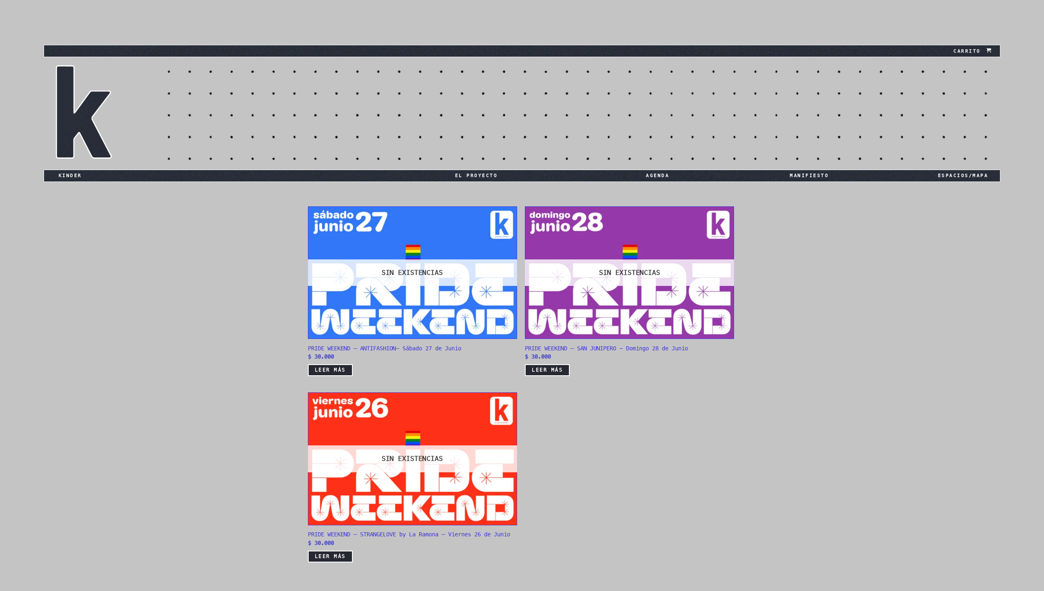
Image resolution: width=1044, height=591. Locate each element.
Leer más (330, 370)
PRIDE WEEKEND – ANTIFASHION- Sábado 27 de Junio (384, 348)
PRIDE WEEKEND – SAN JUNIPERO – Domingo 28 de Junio (606, 348)
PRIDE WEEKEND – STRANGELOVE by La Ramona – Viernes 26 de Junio (409, 534)
